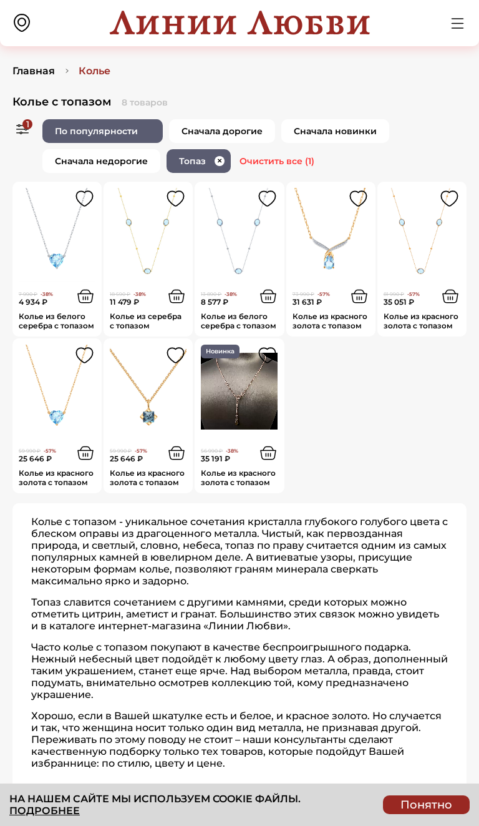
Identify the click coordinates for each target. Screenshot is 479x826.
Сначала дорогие (222, 131)
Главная (33, 71)
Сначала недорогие (101, 161)
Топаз (200, 161)
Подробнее (44, 811)
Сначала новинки (335, 131)
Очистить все (277, 161)
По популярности (96, 131)
